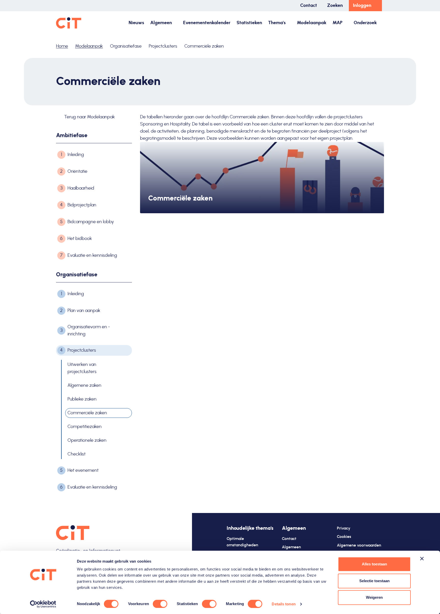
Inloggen (362, 5)
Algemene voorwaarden (359, 545)
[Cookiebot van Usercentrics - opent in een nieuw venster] (43, 604)
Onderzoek (365, 23)
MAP (337, 23)
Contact (308, 5)
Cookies (344, 537)
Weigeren (374, 597)
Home (62, 46)
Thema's (277, 23)
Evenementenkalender (206, 23)
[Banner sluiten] (422, 558)
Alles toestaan (374, 564)
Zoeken (335, 5)
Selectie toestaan (374, 581)
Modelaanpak (311, 23)
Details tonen (283, 604)
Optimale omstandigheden (242, 542)
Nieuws (136, 23)
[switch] (160, 604)
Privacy (343, 528)
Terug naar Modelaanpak (89, 117)
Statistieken (249, 23)
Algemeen (161, 23)
